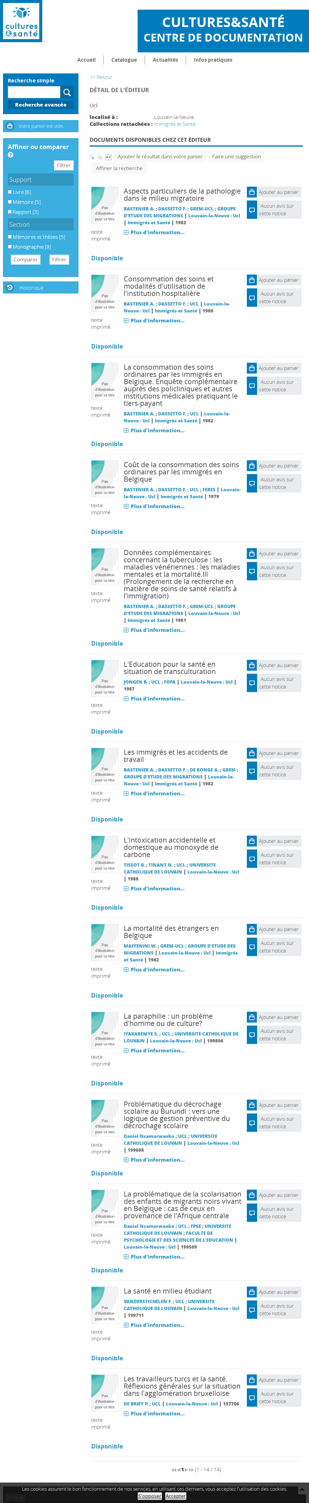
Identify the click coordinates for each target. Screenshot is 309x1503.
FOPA (170, 682)
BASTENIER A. (139, 209)
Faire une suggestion (236, 156)
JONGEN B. (136, 682)
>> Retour (101, 76)
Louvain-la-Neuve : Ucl (214, 216)
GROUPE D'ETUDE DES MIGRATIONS (163, 777)
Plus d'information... (158, 232)
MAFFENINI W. (140, 946)
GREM (229, 770)
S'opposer (149, 1496)
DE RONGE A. (204, 770)
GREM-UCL (202, 209)
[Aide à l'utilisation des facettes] (10, 154)
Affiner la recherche (119, 168)
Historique (31, 287)
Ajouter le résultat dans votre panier (160, 156)
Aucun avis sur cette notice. (276, 297)
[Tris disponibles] (108, 156)
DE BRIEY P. (136, 1404)
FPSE (196, 1226)
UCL (194, 304)
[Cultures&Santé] (21, 21)
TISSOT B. (134, 865)
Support (20, 179)
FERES (208, 489)
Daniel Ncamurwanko (149, 1136)
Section (19, 224)
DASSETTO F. (172, 209)
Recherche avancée (41, 104)
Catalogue (124, 59)
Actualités (165, 59)
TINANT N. (160, 865)
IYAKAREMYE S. (141, 1034)
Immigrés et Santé (175, 123)
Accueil (86, 59)
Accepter (176, 1496)
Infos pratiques (213, 59)
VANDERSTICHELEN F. (148, 1301)
